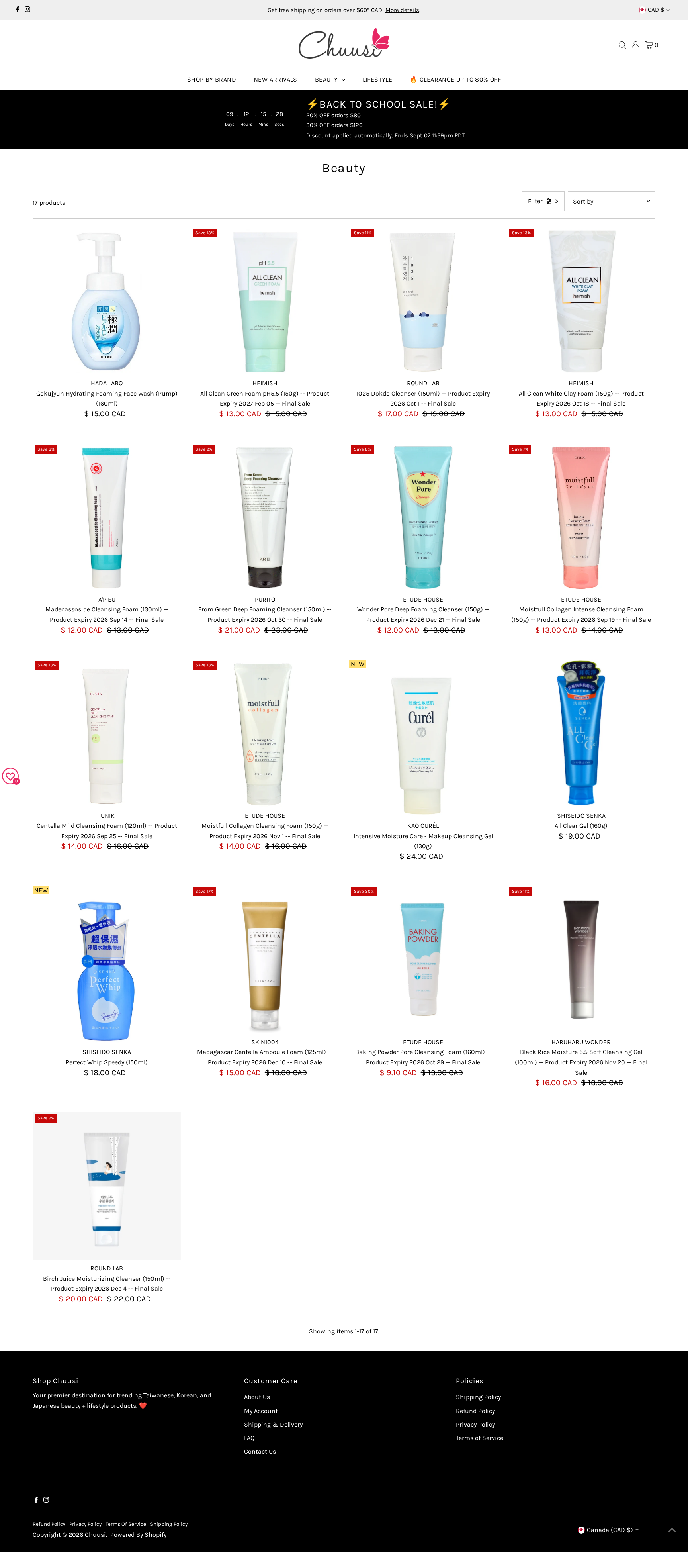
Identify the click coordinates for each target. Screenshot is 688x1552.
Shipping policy (169, 1524)
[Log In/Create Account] (635, 45)
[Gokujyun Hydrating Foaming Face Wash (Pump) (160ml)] (107, 301)
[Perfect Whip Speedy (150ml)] (107, 970)
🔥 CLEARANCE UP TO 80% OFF (455, 79)
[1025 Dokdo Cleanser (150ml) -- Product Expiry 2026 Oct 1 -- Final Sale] (423, 301)
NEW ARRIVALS (275, 79)
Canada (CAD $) (610, 1530)
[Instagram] (27, 10)
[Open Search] (622, 45)
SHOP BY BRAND (211, 79)
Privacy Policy (475, 1424)
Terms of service (126, 1524)
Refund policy (49, 1524)
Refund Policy (475, 1411)
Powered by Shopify (138, 1534)
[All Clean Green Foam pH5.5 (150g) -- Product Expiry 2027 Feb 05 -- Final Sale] (265, 301)
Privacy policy (85, 1524)
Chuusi (95, 1534)
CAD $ (656, 9)
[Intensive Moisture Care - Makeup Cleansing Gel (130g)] (423, 743)
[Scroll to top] (672, 1530)
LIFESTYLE (378, 79)
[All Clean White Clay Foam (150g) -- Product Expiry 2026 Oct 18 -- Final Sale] (581, 301)
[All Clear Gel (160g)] (581, 733)
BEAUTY (327, 79)
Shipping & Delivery (273, 1424)
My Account (261, 1411)
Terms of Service (479, 1438)
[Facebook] (17, 10)
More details (402, 10)
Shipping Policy (478, 1397)
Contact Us (260, 1451)
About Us (257, 1397)
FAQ (249, 1438)
